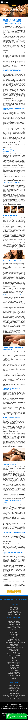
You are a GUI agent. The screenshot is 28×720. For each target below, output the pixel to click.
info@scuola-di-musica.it (17, 709)
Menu (5, 2)
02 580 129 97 (21, 707)
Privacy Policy (4, 715)
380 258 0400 (16, 705)
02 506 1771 (9, 707)
